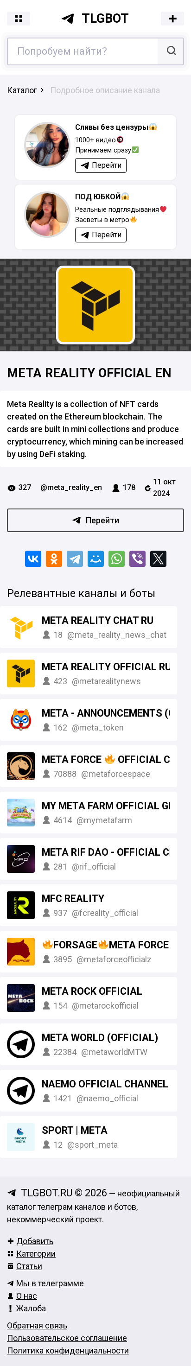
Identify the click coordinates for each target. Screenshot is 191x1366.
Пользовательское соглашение (67, 1338)
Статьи (29, 1266)
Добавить (34, 1241)
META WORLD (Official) (100, 1037)
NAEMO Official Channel (105, 1084)
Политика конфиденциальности (68, 1350)
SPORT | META (75, 1130)
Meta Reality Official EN (89, 373)
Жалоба (31, 1308)
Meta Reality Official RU (107, 667)
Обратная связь (37, 1325)
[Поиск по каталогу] (170, 51)
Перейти (102, 520)
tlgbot (105, 18)
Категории (36, 1253)
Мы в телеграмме (50, 1283)
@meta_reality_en (71, 487)
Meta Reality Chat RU (97, 620)
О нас (26, 1296)
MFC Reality (73, 898)
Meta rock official (92, 991)
